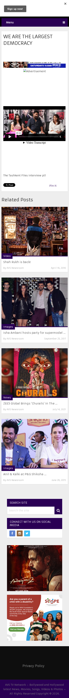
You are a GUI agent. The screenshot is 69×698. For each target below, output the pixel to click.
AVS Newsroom (15, 268)
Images (8, 326)
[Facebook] (12, 533)
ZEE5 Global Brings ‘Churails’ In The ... (30, 403)
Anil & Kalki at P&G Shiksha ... (24, 474)
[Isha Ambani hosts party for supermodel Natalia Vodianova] (34, 302)
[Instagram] (20, 533)
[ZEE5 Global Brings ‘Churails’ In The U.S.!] (34, 373)
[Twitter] (27, 533)
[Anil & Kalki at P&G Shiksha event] (34, 444)
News (7, 397)
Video (7, 256)
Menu (10, 22)
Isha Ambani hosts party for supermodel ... (34, 332)
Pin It (52, 185)
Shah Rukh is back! (17, 262)
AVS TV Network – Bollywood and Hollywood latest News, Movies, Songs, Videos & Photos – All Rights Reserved (34, 689)
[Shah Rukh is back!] (34, 231)
